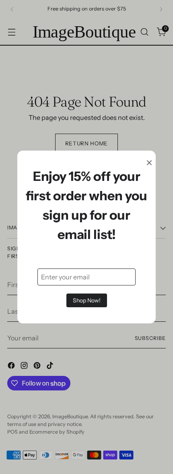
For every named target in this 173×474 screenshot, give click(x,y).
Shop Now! (87, 300)
